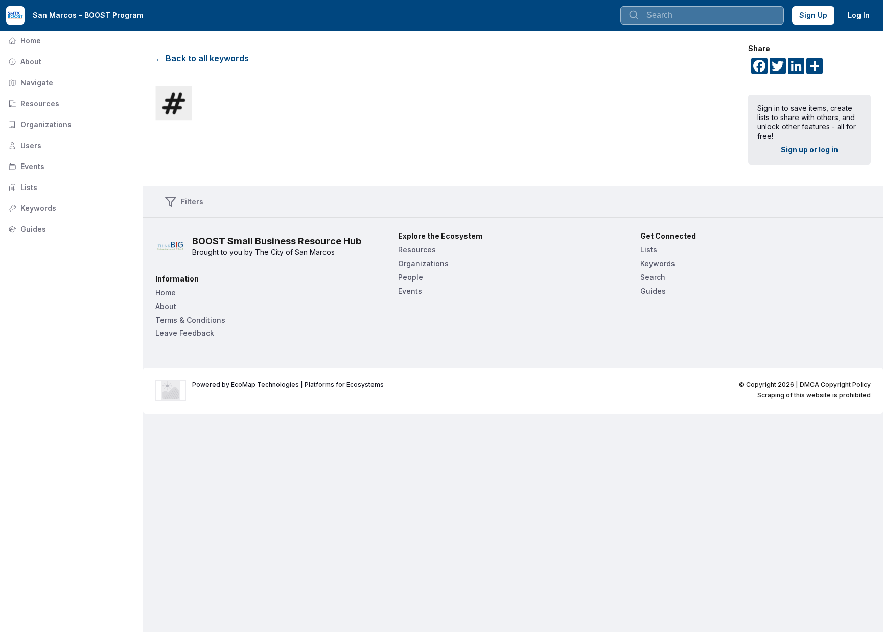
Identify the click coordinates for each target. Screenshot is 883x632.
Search (652, 277)
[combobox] (702, 15)
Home (23, 40)
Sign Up (813, 15)
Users (23, 145)
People (410, 277)
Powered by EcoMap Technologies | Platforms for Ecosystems (288, 384)
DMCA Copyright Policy (835, 384)
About (23, 61)
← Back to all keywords (202, 58)
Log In (859, 15)
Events (25, 166)
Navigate (29, 82)
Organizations (39, 124)
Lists (21, 187)
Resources (32, 103)
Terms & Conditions (190, 320)
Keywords (31, 208)
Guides (26, 229)
